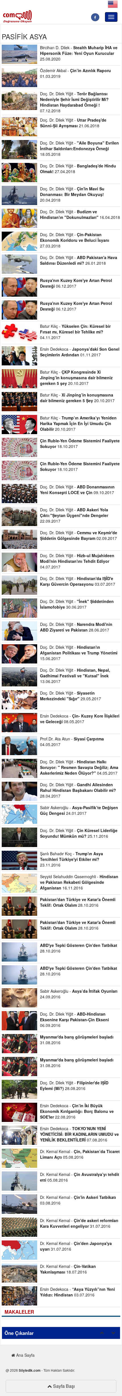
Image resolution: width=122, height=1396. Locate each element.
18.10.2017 (80, 443)
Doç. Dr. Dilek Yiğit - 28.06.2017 (76, 627)
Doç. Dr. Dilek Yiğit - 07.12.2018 (74, 102)
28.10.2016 (77, 902)
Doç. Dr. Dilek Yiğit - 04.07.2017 (77, 561)
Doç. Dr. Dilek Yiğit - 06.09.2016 (74, 1019)
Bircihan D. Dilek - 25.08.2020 (78, 53)
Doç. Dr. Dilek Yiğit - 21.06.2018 (73, 122)
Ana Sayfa (25, 1355)
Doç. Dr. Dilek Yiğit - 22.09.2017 (74, 515)
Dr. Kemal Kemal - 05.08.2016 (80, 1154)
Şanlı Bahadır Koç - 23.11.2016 (71, 859)
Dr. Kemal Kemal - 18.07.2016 (68, 1269)
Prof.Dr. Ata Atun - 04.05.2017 (72, 741)
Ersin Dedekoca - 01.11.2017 (79, 351)
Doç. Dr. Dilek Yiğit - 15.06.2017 (78, 652)
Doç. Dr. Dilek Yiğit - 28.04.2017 (78, 790)
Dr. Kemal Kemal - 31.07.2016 (79, 1223)
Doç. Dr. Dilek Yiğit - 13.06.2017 (75, 675)
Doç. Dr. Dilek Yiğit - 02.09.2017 (78, 535)
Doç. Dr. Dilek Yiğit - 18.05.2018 (79, 148)
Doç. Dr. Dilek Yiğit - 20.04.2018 (72, 194)
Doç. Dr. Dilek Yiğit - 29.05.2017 (70, 695)
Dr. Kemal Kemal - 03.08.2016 (78, 1200)
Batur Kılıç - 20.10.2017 (76, 377)
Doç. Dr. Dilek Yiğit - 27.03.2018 (74, 240)
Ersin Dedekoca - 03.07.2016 (77, 1292)
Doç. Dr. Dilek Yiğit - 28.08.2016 (74, 1085)
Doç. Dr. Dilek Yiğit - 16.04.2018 (80, 214)
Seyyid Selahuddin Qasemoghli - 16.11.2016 (79, 882)
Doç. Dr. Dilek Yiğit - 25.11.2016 (78, 833)
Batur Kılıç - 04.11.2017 (75, 331)
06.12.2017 (76, 283)
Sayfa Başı (63, 1386)
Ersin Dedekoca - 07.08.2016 (79, 1134)
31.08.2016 (76, 1039)
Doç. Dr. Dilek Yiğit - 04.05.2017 (79, 767)
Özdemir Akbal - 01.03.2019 (75, 73)
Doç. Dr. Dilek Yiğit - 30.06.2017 (77, 604)
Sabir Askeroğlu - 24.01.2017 (79, 810)
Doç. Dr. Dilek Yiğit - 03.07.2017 (77, 581)
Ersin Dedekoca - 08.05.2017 (79, 718)
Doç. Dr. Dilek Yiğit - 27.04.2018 (78, 168)
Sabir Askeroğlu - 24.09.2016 (78, 993)
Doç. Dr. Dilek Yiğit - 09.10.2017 (77, 489)
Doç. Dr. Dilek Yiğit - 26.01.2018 (78, 260)
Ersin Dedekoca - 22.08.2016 (77, 1111)
